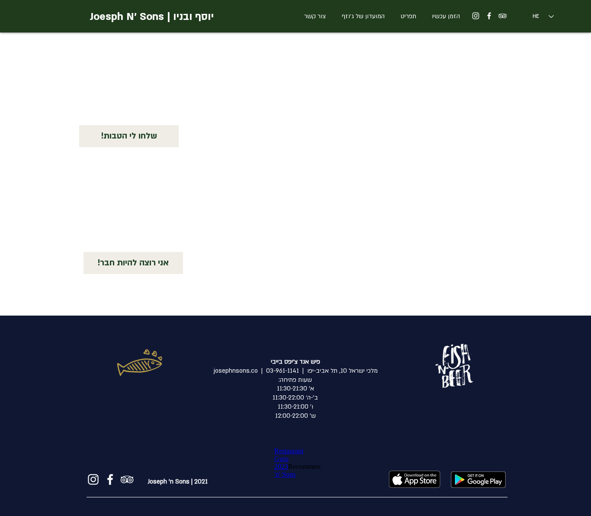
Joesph (106, 17)
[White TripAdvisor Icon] (502, 15)
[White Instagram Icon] (475, 15)
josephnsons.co (235, 371)
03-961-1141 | (278, 371)
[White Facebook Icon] (489, 15)
